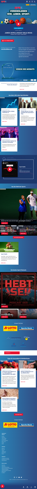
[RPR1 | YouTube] (19, 477)
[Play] (2, 486)
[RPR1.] (3, 2)
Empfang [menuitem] (3, 446)
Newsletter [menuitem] (3, 437)
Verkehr (27, 2)
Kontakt (35, 2)
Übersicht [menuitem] (3, 448)
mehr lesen (22, 89)
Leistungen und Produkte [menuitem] (5, 458)
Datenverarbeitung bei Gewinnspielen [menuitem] (7, 468)
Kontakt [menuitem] (3, 436)
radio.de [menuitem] (3, 450)
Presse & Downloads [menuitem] (5, 440)
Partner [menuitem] (3, 453)
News (32, 2)
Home (23, 487)
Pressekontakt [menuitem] (4, 439)
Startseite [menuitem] (4, 433)
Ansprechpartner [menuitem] (4, 460)
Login (35, 487)
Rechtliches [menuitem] (4, 463)
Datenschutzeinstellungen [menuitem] (5, 467)
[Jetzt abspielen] (9, 169)
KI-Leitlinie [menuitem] (3, 472)
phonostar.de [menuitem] (4, 452)
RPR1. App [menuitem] (3, 449)
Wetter (30, 2)
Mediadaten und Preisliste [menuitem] (5, 459)
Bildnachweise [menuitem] (4, 471)
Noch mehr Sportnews (18, 237)
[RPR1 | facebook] (16, 477)
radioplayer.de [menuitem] (4, 451)
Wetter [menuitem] (3, 443)
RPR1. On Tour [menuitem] (4, 441)
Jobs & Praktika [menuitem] (4, 438)
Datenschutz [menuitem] (3, 466)
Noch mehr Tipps (18, 414)
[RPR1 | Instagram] (14, 477)
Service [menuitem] (3, 434)
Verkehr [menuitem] (3, 442)
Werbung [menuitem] (3, 456)
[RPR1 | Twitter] (21, 477)
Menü (31, 487)
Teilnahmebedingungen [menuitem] (5, 469)
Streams (27, 487)
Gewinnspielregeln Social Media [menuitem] (6, 470)
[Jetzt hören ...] (18, 24)
